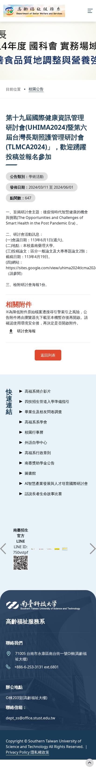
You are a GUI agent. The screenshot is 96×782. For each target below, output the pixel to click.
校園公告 (36, 89)
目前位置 (13, 89)
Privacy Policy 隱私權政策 (27, 752)
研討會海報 (26, 330)
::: (7, 112)
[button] (3, 548)
